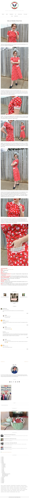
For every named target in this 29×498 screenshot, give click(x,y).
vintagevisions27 (5, 308)
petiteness (9, 490)
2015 (2, 479)
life (10, 489)
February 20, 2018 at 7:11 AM (7, 340)
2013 (2, 481)
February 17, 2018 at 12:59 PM (6, 332)
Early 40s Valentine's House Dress (6, 473)
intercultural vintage (3, 489)
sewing (20, 490)
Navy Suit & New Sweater (5, 474)
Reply (27, 313)
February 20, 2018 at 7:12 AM (7, 316)
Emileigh (6, 315)
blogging (5, 485)
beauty (2, 485)
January (3, 476)
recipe (11, 490)
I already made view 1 (24, 90)
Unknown (4, 320)
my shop (2, 490)
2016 (2, 478)
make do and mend (14, 489)
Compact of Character (23, 485)
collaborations (18, 485)
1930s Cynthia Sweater (5, 475)
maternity (18, 489)
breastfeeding (8, 485)
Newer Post (3, 361)
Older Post (26, 361)
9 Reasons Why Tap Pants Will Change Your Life (9, 434)
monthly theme (25, 489)
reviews (18, 490)
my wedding (5, 490)
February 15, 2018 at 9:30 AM (6, 309)
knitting (8, 489)
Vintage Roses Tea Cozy (14, 410)
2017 (2, 477)
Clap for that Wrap (13, 485)
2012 (2, 482)
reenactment (14, 490)
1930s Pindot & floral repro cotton (8, 269)
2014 (2, 480)
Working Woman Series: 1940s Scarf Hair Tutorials (10, 438)
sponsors (23, 490)
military (21, 489)
